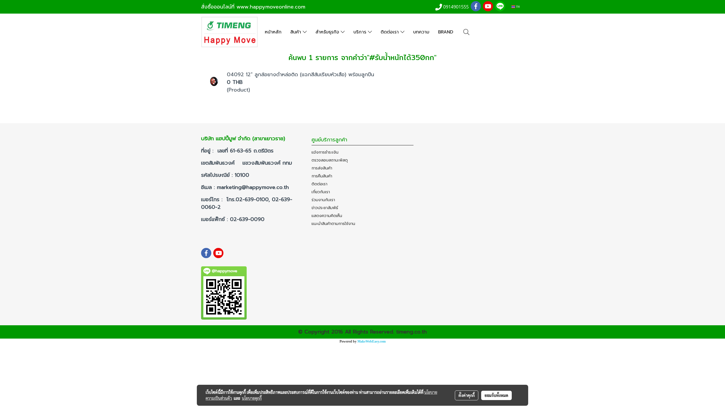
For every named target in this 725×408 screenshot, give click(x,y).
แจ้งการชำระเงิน (325, 152)
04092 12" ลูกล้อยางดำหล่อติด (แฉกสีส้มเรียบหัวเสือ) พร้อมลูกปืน (300, 74)
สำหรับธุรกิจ (328, 32)
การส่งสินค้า (322, 168)
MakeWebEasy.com (371, 341)
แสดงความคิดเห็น (327, 216)
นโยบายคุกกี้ (252, 398)
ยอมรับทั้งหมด (496, 395)
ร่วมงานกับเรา (323, 200)
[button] (466, 32)
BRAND (445, 32)
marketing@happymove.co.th (254, 187)
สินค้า (296, 32)
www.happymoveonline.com (270, 7)
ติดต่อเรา (390, 32)
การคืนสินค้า (322, 176)
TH (517, 6)
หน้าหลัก (273, 32)
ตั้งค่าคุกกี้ (467, 395)
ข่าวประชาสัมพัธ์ (325, 208)
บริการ (360, 32)
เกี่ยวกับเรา (321, 192)
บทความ (421, 32)
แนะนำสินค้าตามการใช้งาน (333, 224)
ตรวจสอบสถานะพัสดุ (330, 160)
